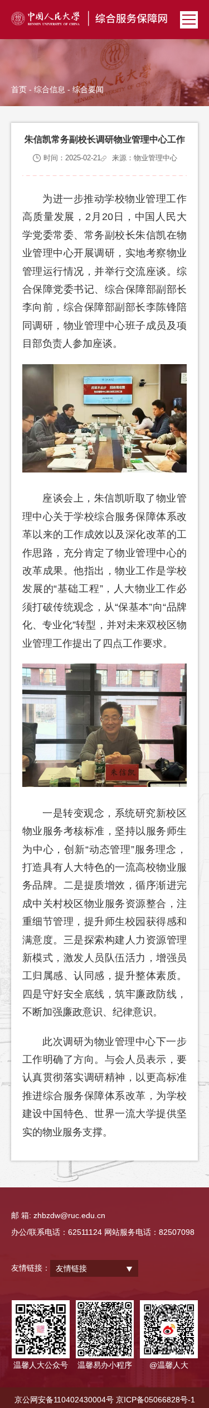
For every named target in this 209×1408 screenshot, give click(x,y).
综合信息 (49, 89)
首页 (19, 89)
